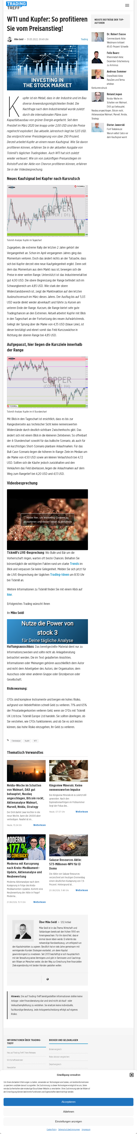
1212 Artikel (66, 922)
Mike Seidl (18, 39)
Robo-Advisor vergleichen (59, 1056)
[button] (131, 1075)
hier (9, 595)
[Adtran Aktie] (26, 771)
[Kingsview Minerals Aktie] (68, 771)
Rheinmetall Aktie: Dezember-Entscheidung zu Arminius (118, 61)
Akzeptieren (68, 1101)
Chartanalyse (16, 741)
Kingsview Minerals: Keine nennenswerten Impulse (65, 787)
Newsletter (11, 1067)
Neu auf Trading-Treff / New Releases (21, 1052)
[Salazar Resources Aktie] (68, 845)
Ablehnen (68, 1111)
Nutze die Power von (47, 623)
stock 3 (47, 632)
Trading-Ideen (59, 575)
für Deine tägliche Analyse (47, 640)
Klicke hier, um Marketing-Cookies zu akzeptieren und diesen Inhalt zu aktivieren (47, 519)
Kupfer (27, 741)
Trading (84, 39)
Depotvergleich (55, 1064)
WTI (35, 741)
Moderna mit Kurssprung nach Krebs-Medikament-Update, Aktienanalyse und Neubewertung (24, 869)
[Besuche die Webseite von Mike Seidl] (47, 979)
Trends (74, 564)
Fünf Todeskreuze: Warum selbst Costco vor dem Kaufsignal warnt (117, 133)
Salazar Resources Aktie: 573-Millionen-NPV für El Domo (65, 864)
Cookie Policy (52, 1129)
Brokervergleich (55, 1049)
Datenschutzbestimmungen (69, 1129)
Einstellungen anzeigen (68, 1121)
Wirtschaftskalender (15, 1060)
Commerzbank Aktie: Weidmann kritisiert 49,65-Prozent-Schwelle (117, 42)
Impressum (86, 1129)
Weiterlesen (39, 825)
